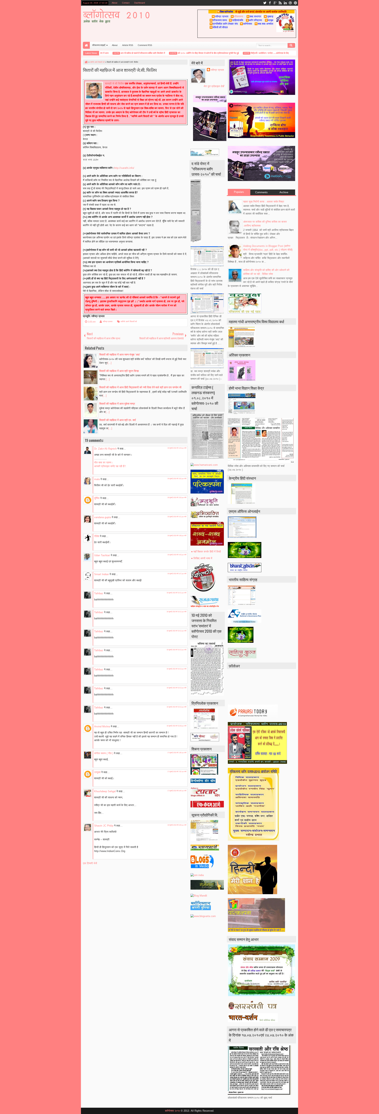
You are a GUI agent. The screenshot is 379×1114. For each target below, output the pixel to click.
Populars (239, 191)
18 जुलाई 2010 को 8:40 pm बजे (176, 825)
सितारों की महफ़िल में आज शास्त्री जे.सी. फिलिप (120, 69)
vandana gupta (102, 517)
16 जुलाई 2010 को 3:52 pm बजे (176, 479)
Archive (284, 192)
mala (97, 479)
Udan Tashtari (102, 555)
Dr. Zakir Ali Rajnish (105, 448)
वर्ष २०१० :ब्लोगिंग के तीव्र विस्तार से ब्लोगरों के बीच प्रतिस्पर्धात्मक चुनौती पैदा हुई (195, 53)
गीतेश (96, 536)
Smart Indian (101, 574)
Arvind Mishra (102, 726)
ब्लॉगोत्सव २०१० (172, 1110)
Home (86, 45)
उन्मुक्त (97, 772)
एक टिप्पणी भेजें (90, 863)
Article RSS (127, 45)
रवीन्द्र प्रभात (108, 321)
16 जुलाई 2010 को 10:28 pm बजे (176, 726)
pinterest (295, 3)
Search (291, 45)
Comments (261, 192)
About (114, 3)
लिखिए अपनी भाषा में (202, 558)
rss (280, 3)
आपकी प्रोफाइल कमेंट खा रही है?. (110, 466)
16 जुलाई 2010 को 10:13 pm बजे (176, 650)
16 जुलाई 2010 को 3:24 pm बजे (176, 448)
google (275, 3)
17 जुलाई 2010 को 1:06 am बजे (176, 753)
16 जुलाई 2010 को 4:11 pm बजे (176, 517)
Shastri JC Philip (103, 825)
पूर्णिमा (96, 498)
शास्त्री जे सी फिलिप (114, 83)
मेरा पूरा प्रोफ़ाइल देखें (214, 86)
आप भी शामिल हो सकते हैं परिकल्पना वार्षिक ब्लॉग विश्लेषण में (130, 53)
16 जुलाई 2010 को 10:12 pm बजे (176, 612)
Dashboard (139, 3)
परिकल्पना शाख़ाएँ (98, 45)
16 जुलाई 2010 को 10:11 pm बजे (176, 593)
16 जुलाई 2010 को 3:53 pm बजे (176, 497)
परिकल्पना (237, 16)
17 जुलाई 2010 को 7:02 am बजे (176, 772)
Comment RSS (145, 45)
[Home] (86, 62)
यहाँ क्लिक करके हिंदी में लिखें (207, 551)
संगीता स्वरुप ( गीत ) (103, 753)
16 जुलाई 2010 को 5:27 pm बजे (176, 574)
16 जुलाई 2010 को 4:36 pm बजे (176, 535)
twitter (264, 3)
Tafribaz (98, 593)
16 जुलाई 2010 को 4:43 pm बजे (176, 555)
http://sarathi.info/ (124, 167)
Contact (125, 3)
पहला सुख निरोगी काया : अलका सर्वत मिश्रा (263, 201)
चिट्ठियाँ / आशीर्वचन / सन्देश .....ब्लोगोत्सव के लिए (257, 53)
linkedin (285, 3)
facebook (269, 3)
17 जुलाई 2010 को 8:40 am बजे (176, 791)
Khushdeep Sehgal (105, 791)
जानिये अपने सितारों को (129, 321)
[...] (110, 362)
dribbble (290, 3)
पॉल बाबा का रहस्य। (103, 462)
